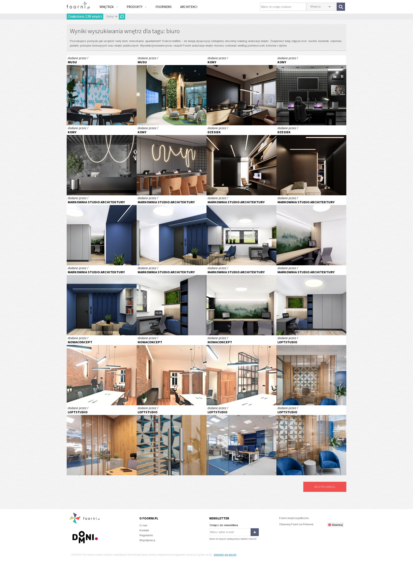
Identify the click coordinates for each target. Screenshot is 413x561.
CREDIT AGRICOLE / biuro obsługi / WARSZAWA (102, 90)
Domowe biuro (241, 90)
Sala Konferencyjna (171, 160)
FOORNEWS (164, 7)
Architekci (188, 7)
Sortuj (110, 16)
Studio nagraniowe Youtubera (311, 90)
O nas (143, 525)
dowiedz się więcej (225, 554)
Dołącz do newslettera (224, 525)
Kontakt (144, 530)
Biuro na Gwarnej (102, 370)
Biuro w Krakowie (311, 370)
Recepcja (102, 160)
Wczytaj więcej (324, 487)
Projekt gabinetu (241, 160)
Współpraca (147, 540)
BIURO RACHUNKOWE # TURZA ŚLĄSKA (102, 230)
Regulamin (146, 535)
